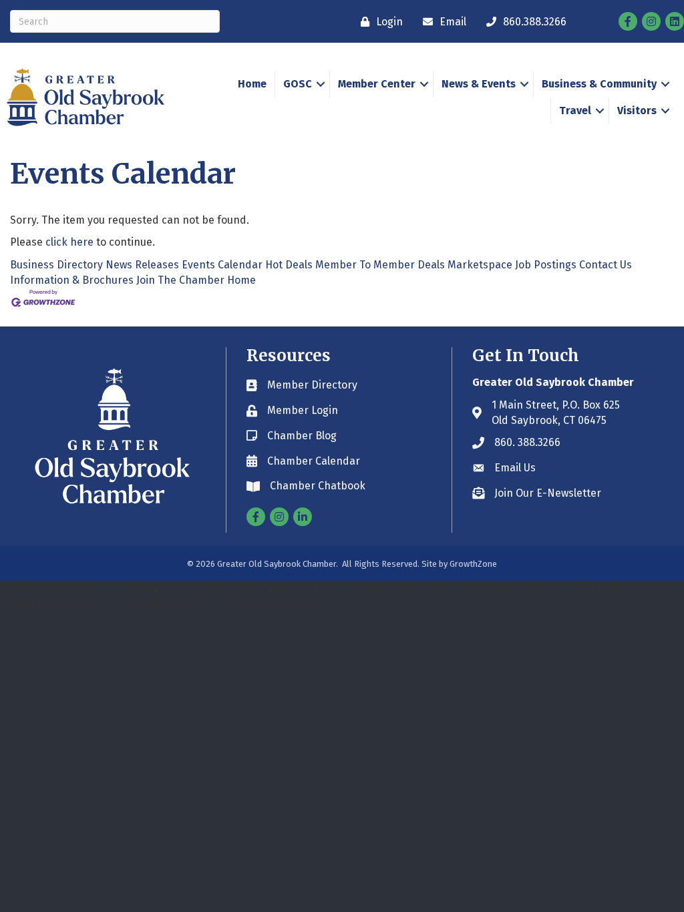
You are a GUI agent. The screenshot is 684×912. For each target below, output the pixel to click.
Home (252, 83)
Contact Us (605, 264)
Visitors (637, 110)
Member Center (376, 83)
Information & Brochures (72, 280)
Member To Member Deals (380, 264)
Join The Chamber (180, 280)
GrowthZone (473, 564)
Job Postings (545, 264)
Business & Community (599, 83)
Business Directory (56, 264)
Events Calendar (222, 264)
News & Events (479, 83)
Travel (575, 110)
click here (69, 242)
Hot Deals (289, 264)
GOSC (297, 83)
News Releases (142, 264)
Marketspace (480, 264)
